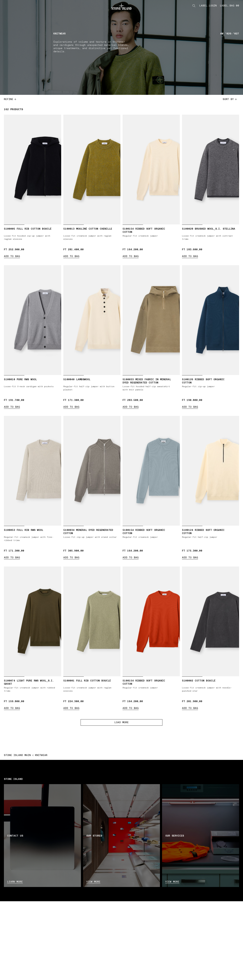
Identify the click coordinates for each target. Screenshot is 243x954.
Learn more (15, 881)
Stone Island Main (17, 755)
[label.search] (194, 6)
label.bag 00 (229, 5)
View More (172, 881)
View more (93, 881)
